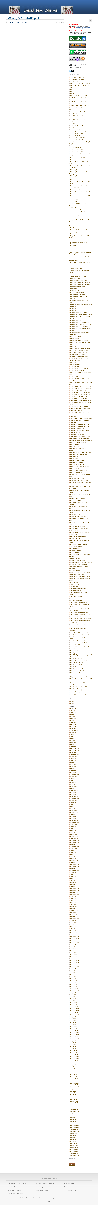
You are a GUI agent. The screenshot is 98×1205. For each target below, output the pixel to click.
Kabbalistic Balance (69, 1183)
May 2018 (73, 902)
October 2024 (74, 752)
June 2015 (73, 973)
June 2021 (73, 828)
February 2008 (74, 1145)
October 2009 (74, 1109)
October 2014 (74, 989)
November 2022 (74, 794)
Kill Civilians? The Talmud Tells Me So (81, 440)
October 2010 (74, 1085)
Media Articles (74, 456)
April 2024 (73, 764)
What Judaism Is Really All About (79, 661)
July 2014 (73, 995)
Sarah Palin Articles (75, 558)
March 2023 (73, 786)
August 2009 (73, 1113)
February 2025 (74, 744)
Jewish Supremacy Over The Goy (16, 1183)
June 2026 (73, 712)
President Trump (75, 514)
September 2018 (74, 894)
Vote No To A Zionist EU (77, 658)
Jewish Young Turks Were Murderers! (80, 386)
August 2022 (73, 800)
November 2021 (74, 818)
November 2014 (74, 987)
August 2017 (73, 920)
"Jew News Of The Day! (77, 77)
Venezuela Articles (75, 657)
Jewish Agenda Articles (76, 366)
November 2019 (74, 866)
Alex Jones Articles (75, 130)
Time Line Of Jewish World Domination (81, 642)
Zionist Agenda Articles (76, 691)
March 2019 (73, 882)
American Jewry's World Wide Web (80, 138)
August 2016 (73, 945)
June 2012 (73, 1045)
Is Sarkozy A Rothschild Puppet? (79, 356)
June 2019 (73, 876)
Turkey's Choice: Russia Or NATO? (80, 647)
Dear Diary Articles (75, 228)
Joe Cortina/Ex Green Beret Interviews (81, 418)
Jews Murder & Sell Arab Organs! (79, 398)
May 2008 (73, 1139)
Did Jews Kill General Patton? (78, 230)
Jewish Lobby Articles (76, 376)
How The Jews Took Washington (79, 326)
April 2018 (73, 904)
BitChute (72, 184)
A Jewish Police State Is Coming (79, 112)
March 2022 (73, 810)
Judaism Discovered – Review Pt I (79, 424)
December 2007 (74, 1149)
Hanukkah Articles (75, 278)
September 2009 (74, 1111)
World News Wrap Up (76, 689)
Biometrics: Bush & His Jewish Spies (80, 182)
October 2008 (74, 1129)
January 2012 (74, 1055)
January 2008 (74, 1147)
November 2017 (74, 914)
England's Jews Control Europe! (79, 242)
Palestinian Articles (75, 500)
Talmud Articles (74, 584)
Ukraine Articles (74, 650)
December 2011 (74, 1057)
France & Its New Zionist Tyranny (79, 256)
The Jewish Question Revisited (79, 612)
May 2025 (73, 738)
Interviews (73, 346)
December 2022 (74, 792)
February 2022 (74, 812)
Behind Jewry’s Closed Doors (44, 1187)
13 (30, 22)
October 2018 (74, 892)
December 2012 (74, 1033)
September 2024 (74, 754)
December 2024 (74, 748)
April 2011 (73, 1073)
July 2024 (73, 758)
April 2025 (73, 740)
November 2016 (74, 938)
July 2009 (73, 1115)
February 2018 (74, 908)
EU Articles (73, 244)
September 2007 (74, 1155)
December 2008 (74, 1125)
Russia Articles (74, 552)
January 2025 (74, 746)
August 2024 (73, 756)
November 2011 (74, 1059)
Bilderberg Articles (75, 170)
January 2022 (74, 814)
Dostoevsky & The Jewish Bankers (80, 232)
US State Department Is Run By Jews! (81, 655)
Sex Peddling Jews (75, 570)
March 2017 (73, 930)
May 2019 (73, 878)
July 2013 (73, 1019)
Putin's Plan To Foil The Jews (78, 526)
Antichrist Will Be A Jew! (77, 148)
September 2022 (74, 798)
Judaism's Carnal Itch (76, 432)
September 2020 (74, 846)
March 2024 (73, 766)
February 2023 (74, 788)
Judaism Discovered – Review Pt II (80, 426)
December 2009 (74, 1105)
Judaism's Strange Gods (77, 434)
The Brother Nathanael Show (78, 588)
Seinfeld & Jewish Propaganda (78, 564)
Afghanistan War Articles (77, 126)
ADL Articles (73, 124)
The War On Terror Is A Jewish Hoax (80, 634)
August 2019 (73, 872)
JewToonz (73, 416)
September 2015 (74, 967)
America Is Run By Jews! (77, 136)
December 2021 (74, 816)
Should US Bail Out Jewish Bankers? (80, 572)
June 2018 (73, 900)
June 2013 (73, 1021)
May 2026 (73, 714)
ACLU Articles (74, 114)
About (72, 701)
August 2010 (73, 1089)
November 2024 (74, 750)
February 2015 (74, 981)
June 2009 (73, 1117)
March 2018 (73, 906)
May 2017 (73, 926)
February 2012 (74, 1053)
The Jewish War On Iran (77, 616)
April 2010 (73, 1097)
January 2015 (74, 983)
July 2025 (73, 734)
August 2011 (73, 1065)
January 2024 (74, 770)
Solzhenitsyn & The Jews (77, 574)
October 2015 (74, 964)
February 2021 (74, 836)
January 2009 (74, 1123)
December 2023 (74, 772)
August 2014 (73, 993)
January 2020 (74, 862)
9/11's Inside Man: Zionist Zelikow (79, 96)
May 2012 (73, 1047)
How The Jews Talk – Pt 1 (77, 320)
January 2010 (74, 1103)
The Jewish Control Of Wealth (78, 602)
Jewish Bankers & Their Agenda (79, 368)
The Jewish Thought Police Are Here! (80, 614)
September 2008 (74, 1131)
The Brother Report (75, 590)
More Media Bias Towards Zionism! (80, 466)
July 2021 (73, 826)
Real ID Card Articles (76, 538)
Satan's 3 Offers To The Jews (78, 560)
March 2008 (73, 1143)
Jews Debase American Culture (79, 396)
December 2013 (74, 1009)
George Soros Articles (76, 268)
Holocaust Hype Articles (77, 292)
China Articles (74, 202)
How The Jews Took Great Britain (79, 322)
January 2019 (74, 886)
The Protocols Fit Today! (71, 1190)
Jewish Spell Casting (12, 1187)
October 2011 (74, 1061)
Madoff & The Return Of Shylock (79, 442)
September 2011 (74, 1063)
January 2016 (74, 959)
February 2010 (74, 1101)
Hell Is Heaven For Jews (42, 1190)
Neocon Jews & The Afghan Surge (79, 480)
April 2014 (73, 1001)
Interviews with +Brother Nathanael (80, 348)
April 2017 (73, 928)
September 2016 (74, 943)
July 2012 (73, 1043)
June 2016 (73, 948)
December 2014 (74, 985)
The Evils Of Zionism (76, 596)
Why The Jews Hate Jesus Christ (79, 677)
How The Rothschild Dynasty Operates (81, 328)
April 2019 (73, 880)
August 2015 (73, 969)
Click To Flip (73, 208)
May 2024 (73, 762)
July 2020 (73, 850)
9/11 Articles (73, 94)
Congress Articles (75, 216)
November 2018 (74, 890)
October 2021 (74, 820)
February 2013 (74, 1029)
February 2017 (74, 932)
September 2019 (74, 870)
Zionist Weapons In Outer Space (79, 695)
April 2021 (73, 832)
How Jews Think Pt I (76, 306)
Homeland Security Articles (77, 294)
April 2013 (73, 1025)
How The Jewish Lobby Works (78, 312)
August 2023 (73, 776)
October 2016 (74, 940)
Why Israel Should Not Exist (78, 669)
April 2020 (73, 856)
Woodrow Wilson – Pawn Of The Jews (80, 687)
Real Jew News (24, 1198)
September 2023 (74, 774)
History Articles (74, 290)
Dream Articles (74, 234)
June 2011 (73, 1069)
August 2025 (73, 732)
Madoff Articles (74, 444)
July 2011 (73, 1067)
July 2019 (73, 874)
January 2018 (74, 910)
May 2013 (73, 1023)
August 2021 (73, 824)
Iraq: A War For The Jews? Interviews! (80, 352)
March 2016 (73, 955)
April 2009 (73, 1121)
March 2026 (73, 718)
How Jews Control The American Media (81, 304)
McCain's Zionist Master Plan (78, 454)
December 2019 (74, 864)
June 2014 (73, 997)
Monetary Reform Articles (77, 464)
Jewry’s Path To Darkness (14, 1190)
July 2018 (73, 898)
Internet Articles (74, 338)
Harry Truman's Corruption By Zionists (80, 284)
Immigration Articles (75, 336)
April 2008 (73, 1141)
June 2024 (73, 760)
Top (49, 1201)
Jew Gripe (73, 362)
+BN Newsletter (74, 81)
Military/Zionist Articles (76, 462)
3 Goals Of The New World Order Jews (81, 83)
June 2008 (73, 1137)
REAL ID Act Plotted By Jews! (78, 536)
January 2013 (74, 1031)
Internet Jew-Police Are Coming (79, 340)
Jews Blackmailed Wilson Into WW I (80, 394)
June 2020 (73, 852)
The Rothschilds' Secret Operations (80, 632)
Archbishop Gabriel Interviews (78, 150)
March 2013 (73, 1027)
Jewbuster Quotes (75, 364)
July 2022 (73, 802)
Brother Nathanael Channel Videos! (80, 192)
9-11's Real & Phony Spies (77, 91)
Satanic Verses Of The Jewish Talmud (81, 562)
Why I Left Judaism (75, 667)
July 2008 (73, 1135)
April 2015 (73, 977)
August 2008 (73, 1133)
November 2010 (74, 1083)
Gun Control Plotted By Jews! (78, 276)
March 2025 (73, 742)
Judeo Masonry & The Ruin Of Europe (80, 436)
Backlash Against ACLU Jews (78, 158)
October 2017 (74, 916)
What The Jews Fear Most (77, 663)
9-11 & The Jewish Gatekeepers (79, 89)
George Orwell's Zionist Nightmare (79, 266)
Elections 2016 (74, 240)
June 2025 (73, 736)
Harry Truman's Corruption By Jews (80, 282)
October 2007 (74, 1153)
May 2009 (73, 1119)
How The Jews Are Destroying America (81, 314)
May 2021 (73, 830)
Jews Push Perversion (76, 410)
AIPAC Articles (74, 128)
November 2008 (74, 1127)
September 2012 (74, 1039)
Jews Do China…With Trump (15, 1193)
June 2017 (73, 925)
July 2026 (73, 710)
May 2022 (73, 806)
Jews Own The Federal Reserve (79, 406)
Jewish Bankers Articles (77, 370)
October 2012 (74, 1037)
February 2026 (74, 720)
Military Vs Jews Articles (77, 460)
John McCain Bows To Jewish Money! (80, 420)
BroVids (72, 194)
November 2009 (74, 1107)
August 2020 (73, 848)
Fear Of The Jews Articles (77, 246)
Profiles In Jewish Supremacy (78, 516)
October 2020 (74, 844)
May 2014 (73, 999)
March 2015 (73, 979)
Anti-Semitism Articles (76, 146)
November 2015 (74, 963)
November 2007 (74, 1151)
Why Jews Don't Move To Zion (78, 671)
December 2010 (74, 1081)
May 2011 (73, 1071)
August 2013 (73, 1017)
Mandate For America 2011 (77, 446)
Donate (72, 703)
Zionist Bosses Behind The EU (78, 693)
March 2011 (73, 1075)
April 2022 (73, 808)
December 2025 (74, 724)
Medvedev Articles (75, 458)
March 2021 (73, 834)
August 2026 (73, 708)
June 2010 (73, 1093)
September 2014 (74, 991)
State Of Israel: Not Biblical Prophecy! (81, 576)
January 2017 (74, 935)
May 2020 (73, 854)
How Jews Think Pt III (76, 310)
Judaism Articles (75, 422)
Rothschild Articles (75, 550)
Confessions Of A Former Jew (78, 210)
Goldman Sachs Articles (77, 274)
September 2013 (74, 1015)
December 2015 (74, 961)
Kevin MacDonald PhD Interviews (79, 438)
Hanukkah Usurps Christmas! (78, 280)
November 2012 (74, 1035)
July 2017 (73, 922)
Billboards (73, 180)
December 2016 (74, 936)
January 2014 (74, 1007)
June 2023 (73, 780)
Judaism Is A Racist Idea (77, 428)
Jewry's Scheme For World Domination (81, 388)
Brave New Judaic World (77, 190)
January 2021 (74, 838)
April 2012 (73, 1049)
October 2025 (74, 728)
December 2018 (74, 888)
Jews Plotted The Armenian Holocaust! (81, 408)
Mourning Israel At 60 (76, 472)
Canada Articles (74, 200)
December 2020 (74, 840)
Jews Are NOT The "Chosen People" (80, 392)
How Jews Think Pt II (76, 308)
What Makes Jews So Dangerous (45, 1183)
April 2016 (73, 953)
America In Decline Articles (77, 134)
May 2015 (73, 975)
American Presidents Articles (78, 140)
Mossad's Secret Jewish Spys (78, 470)
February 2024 (74, 768)
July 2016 (73, 946)
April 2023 (73, 784)
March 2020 (73, 858)
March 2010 (73, 1099)
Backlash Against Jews (76, 160)
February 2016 (74, 956)
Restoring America (75, 548)
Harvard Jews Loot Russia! (77, 286)
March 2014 (73, 1003)
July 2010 (73, 1091)
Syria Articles (74, 582)
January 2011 (74, 1079)
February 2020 (74, 860)
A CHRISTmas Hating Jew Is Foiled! (80, 105)
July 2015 (73, 971)
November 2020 (74, 842)
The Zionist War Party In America (79, 640)
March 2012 (73, 1051)
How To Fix (73, 330)
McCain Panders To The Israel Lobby (80, 452)
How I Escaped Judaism (71, 1187)
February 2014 (74, 1005)
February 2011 (74, 1077)
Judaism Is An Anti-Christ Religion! (80, 430)
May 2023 (73, 782)
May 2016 (73, 951)
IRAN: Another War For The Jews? (79, 350)
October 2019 (74, 868)
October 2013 (74, 1013)
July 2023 (73, 778)
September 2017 (74, 918)
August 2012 (73, 1041)
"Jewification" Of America (77, 79)
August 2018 (73, 896)
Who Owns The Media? (76, 665)
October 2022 (74, 796)
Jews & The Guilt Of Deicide (78, 390)
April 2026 (73, 716)
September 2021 (74, 822)
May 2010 (73, 1095)
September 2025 (74, 730)
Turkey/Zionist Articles (76, 648)
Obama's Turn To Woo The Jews (79, 498)
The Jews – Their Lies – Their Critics (80, 618)
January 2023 (74, 790)
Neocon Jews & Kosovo (77, 478)
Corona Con (73, 218)
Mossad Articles (74, 468)
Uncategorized (74, 653)
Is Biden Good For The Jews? (78, 354)
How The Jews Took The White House (80, 324)
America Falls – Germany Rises (79, 132)
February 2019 (74, 884)
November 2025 (74, 726)
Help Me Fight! (74, 288)
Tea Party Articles (75, 586)
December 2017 (74, 912)
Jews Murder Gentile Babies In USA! (80, 400)
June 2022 (73, 804)
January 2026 (74, 722)
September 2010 (74, 1087)
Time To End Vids (75, 645)
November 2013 (74, 1011)
